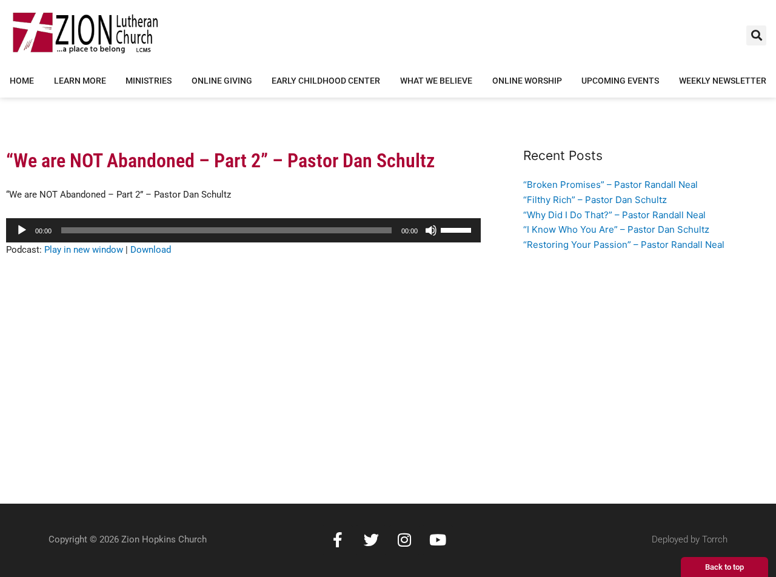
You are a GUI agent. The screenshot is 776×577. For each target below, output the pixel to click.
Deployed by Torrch (690, 539)
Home (22, 80)
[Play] (22, 230)
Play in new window (83, 249)
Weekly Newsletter (722, 80)
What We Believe (436, 80)
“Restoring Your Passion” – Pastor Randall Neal (623, 244)
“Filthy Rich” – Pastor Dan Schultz (595, 199)
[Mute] (431, 230)
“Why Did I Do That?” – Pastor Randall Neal (614, 215)
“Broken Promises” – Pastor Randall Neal (610, 184)
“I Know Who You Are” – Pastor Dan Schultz (616, 229)
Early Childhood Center (326, 80)
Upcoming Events (620, 80)
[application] (243, 230)
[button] (756, 35)
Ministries (148, 80)
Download (150, 249)
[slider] (458, 229)
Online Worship (527, 80)
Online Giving (222, 80)
